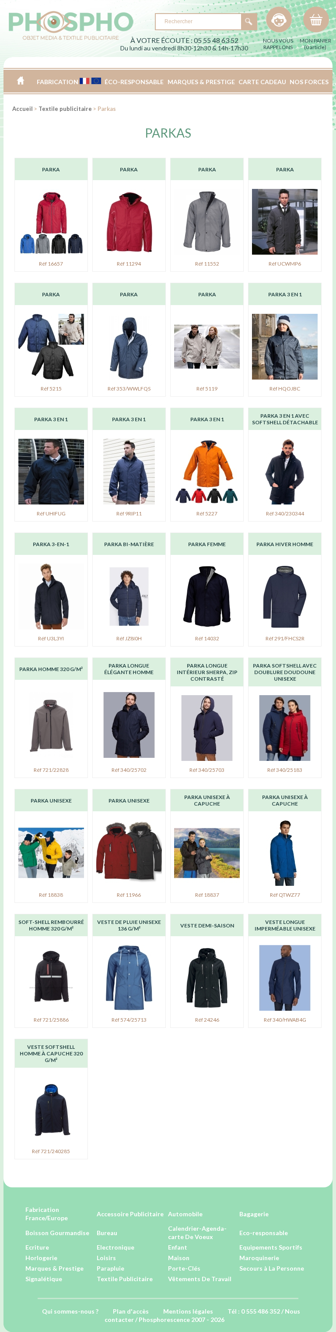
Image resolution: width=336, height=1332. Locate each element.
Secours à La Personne (271, 1268)
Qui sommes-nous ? (70, 1311)
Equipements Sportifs (270, 1247)
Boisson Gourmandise (57, 1232)
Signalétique (43, 1278)
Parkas (168, 132)
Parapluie (110, 1268)
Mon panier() (315, 43)
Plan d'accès (131, 1311)
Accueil (20, 80)
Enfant (177, 1247)
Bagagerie (254, 1214)
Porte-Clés (184, 1268)
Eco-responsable (263, 1232)
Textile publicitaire (65, 108)
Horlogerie (41, 1257)
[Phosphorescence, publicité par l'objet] (71, 38)
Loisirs (106, 1257)
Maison (178, 1257)
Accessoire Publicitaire (130, 1214)
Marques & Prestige (54, 1268)
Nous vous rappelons (278, 43)
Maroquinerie (259, 1257)
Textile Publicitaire (125, 1278)
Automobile (185, 1214)
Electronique (115, 1247)
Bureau (107, 1232)
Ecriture (37, 1247)
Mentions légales (188, 1311)
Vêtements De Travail (199, 1278)
